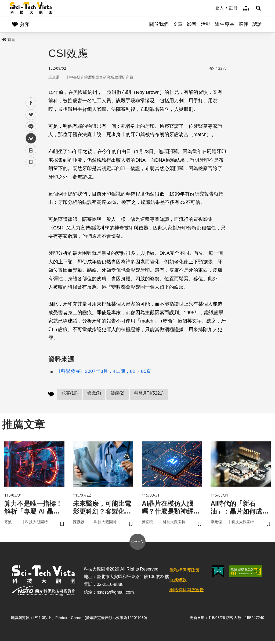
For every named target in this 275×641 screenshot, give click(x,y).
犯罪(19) (69, 393)
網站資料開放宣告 (186, 589)
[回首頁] (31, 8)
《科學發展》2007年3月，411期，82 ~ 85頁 (103, 371)
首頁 (11, 39)
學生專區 (224, 24)
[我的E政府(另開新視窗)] (218, 571)
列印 (31, 150)
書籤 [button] (31, 162)
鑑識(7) (94, 393)
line (29, 126)
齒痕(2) (117, 393)
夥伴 (243, 24)
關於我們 (159, 24)
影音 (192, 24)
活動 (206, 24)
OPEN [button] (137, 541)
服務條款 (178, 580)
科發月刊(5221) (149, 393)
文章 (178, 24)
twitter (31, 114)
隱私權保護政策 (184, 570)
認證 (257, 24)
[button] (258, 8)
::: (211, 7)
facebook (31, 103)
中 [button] (31, 138)
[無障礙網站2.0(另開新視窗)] (245, 571)
